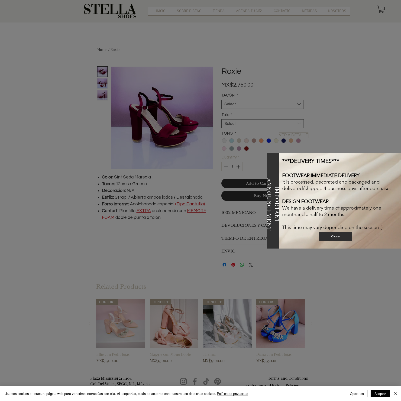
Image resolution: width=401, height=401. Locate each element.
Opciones (357, 393)
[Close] (395, 393)
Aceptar (380, 393)
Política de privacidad (232, 393)
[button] (335, 236)
